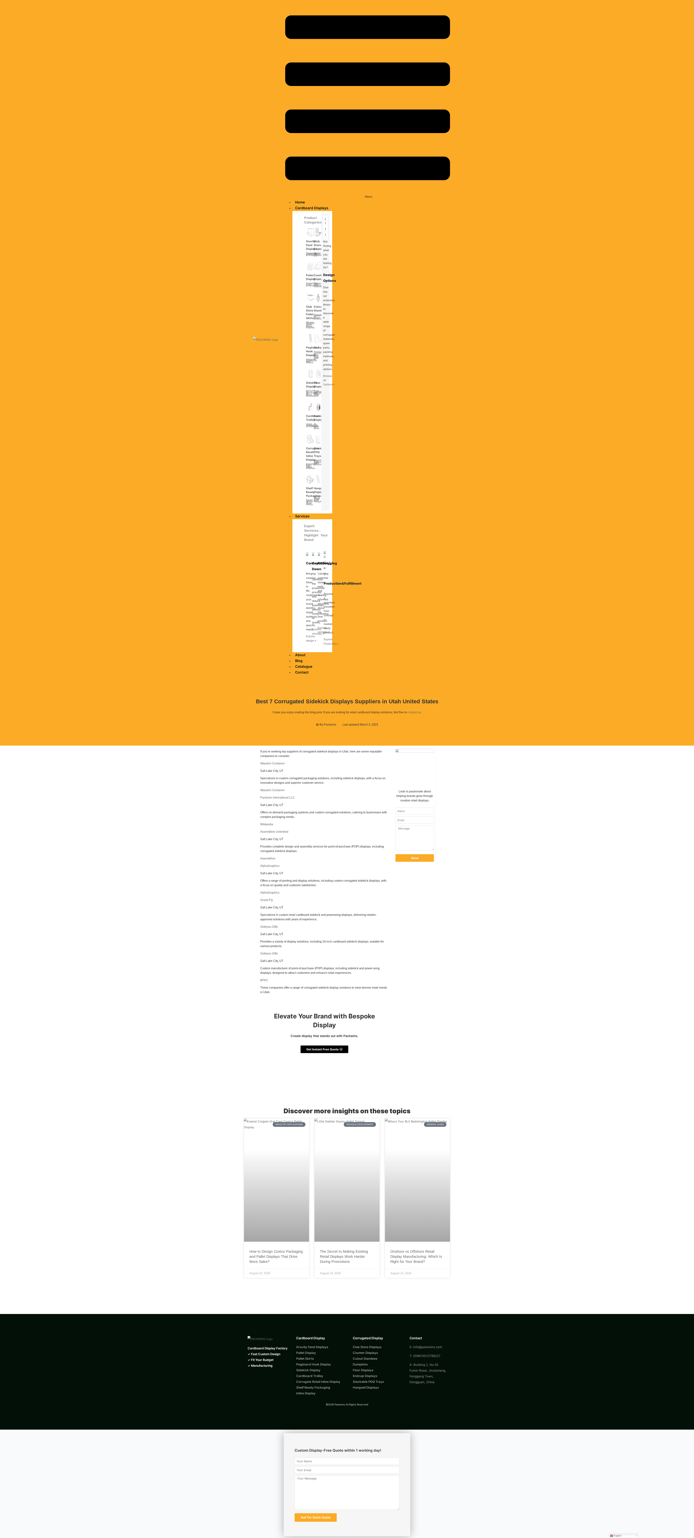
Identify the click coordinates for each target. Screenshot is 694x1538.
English (617, 1535)
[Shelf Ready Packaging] (310, 479)
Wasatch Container (272, 763)
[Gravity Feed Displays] (310, 232)
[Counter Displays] (318, 266)
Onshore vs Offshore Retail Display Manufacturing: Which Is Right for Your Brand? (416, 1256)
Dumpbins (320, 347)
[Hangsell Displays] (318, 479)
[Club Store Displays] (318, 232)
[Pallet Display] (310, 266)
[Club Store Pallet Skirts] (310, 297)
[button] (367, 101)
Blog (299, 661)
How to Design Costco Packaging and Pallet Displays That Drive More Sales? (276, 1256)
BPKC (264, 980)
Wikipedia (266, 824)
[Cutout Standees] (318, 297)
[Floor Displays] (318, 373)
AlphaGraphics (269, 865)
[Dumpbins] (318, 338)
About (300, 655)
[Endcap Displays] (318, 406)
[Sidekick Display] (310, 373)
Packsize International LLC (277, 797)
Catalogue (303, 666)
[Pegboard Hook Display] (310, 338)
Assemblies (267, 858)
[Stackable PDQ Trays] (318, 439)
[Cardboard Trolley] (310, 406)
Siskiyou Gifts (269, 926)
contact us (414, 712)
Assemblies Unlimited (274, 831)
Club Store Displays (319, 245)
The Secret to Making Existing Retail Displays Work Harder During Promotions (344, 1256)
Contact (302, 672)
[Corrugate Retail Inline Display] (310, 439)
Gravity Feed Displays (311, 245)
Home (300, 202)
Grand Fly (266, 900)
